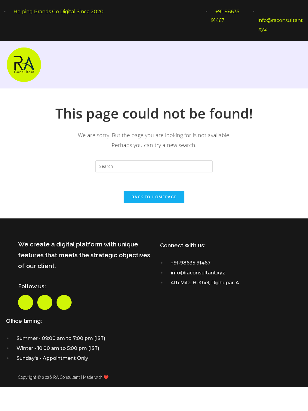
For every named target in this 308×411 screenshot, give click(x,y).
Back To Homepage (154, 196)
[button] (297, 64)
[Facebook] (25, 302)
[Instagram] (44, 302)
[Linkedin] (64, 302)
